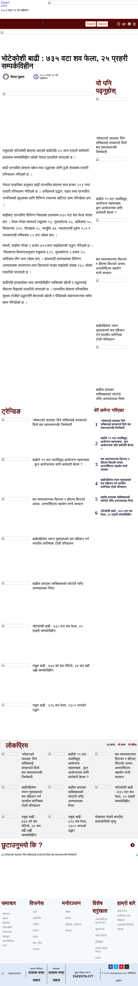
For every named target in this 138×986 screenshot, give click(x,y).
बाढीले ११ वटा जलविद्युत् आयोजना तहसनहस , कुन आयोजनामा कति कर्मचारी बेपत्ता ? (117, 443)
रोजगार (36, 949)
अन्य (5, 945)
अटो (35, 911)
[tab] (111, 744)
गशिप (67, 911)
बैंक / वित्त (37, 943)
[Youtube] (121, 966)
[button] (43, 23)
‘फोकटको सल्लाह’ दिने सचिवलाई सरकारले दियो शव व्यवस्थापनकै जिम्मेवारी (116, 424)
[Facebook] (110, 966)
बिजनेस (6, 922)
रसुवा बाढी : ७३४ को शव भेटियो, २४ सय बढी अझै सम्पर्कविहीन (31, 826)
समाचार (6, 913)
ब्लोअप (68, 930)
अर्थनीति (37, 918)
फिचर (68, 918)
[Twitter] (116, 966)
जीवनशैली (7, 927)
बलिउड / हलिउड (73, 924)
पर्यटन (36, 930)
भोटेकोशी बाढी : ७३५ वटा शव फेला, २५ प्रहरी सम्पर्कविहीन (116, 512)
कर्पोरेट (36, 924)
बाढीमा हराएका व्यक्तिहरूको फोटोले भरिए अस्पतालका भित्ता (110, 394)
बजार (35, 936)
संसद (5, 918)
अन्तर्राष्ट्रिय (8, 941)
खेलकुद (6, 936)
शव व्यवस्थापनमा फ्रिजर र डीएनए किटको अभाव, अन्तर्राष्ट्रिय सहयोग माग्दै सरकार (115, 464)
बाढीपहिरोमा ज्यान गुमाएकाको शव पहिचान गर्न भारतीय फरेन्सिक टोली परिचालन (116, 483)
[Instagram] (127, 966)
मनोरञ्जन (7, 931)
